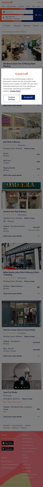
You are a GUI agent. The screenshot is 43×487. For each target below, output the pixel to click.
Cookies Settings (11, 98)
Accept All (28, 97)
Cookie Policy (15, 91)
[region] (21, 86)
